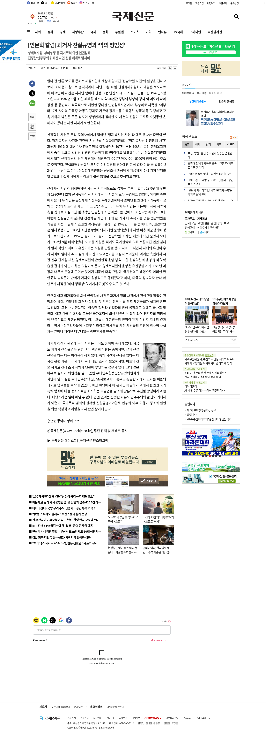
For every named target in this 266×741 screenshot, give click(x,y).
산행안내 (190, 227)
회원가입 (199, 3)
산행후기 (202, 227)
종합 (187, 144)
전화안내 (84, 718)
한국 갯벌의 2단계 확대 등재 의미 (202, 377)
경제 (63, 31)
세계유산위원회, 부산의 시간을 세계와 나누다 (209, 359)
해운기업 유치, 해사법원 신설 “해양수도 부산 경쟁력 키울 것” (197, 331)
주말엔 (119, 31)
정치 (50, 31)
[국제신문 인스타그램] (94, 440)
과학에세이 (194, 382)
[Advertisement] (211, 265)
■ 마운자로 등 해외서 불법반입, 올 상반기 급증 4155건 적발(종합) (68, 502)
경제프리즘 (194, 368)
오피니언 (195, 31)
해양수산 (78, 31)
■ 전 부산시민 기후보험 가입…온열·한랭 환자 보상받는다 (64, 520)
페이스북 (35, 3)
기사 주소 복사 (32, 127)
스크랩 (32, 137)
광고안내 (97, 718)
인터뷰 (162, 31)
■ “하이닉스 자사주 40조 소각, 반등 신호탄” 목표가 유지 (63, 543)
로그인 (189, 3)
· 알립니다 (190, 414)
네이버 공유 (32, 103)
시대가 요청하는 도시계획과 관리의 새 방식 (208, 363)
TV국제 (178, 31)
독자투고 (123, 718)
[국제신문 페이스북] (64, 440)
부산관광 (202, 93)
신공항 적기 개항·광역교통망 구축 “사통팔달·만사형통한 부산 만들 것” (224, 333)
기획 (148, 31)
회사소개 (71, 718)
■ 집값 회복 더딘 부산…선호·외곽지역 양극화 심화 (60, 537)
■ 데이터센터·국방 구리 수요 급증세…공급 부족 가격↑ (62, 508)
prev (184, 442)
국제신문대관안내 (115, 706)
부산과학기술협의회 (60, 706)
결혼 (206, 223)
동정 (220, 223)
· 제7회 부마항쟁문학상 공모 (200, 410)
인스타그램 (88, 3)
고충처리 (187, 718)
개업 (200, 223)
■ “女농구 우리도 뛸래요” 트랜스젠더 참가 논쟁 (58, 514)
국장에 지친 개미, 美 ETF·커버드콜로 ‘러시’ (158, 519)
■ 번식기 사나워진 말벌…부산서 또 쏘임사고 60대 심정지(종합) (67, 531)
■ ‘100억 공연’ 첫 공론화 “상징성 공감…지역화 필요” (61, 496)
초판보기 (223, 3)
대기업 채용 (215, 93)
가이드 (191, 232)
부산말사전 (215, 31)
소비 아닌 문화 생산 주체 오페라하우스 (205, 373)
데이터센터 (190, 386)
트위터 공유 (32, 94)
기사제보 (136, 718)
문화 (106, 31)
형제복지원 (188, 93)
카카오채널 (60, 3)
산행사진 (214, 227)
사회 (38, 31)
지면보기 (211, 3)
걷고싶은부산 (80, 706)
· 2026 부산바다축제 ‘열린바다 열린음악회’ (208, 419)
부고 (226, 223)
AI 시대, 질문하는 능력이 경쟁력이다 (204, 390)
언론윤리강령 (172, 718)
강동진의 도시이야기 (199, 355)
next (238, 442)
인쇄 (32, 117)
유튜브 (74, 3)
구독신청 (234, 3)
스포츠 (134, 31)
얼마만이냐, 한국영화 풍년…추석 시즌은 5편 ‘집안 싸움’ (157, 552)
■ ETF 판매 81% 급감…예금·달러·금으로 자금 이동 (61, 525)
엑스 (47, 3)
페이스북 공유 (32, 84)
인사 (187, 223)
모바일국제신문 (203, 718)
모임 (193, 223)
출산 (213, 223)
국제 (93, 31)
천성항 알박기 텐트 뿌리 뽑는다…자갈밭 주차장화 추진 (122, 552)
